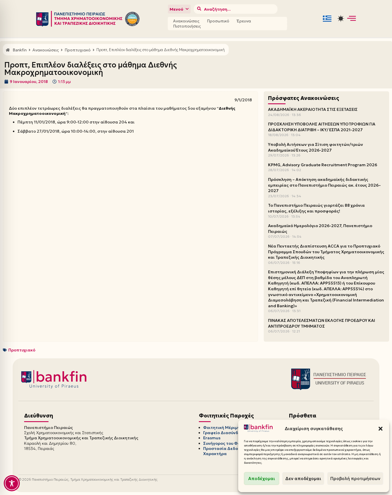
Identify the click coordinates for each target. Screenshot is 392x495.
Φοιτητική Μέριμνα (223, 427)
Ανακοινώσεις (186, 21)
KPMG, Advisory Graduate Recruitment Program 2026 (322, 164)
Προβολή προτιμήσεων (355, 478)
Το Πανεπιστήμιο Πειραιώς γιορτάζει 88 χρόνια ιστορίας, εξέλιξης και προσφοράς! (316, 208)
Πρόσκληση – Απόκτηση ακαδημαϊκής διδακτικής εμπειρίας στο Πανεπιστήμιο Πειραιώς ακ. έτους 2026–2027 (324, 185)
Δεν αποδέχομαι (303, 478)
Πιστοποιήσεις (187, 26)
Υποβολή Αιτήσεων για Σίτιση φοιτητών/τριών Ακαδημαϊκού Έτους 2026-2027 (315, 147)
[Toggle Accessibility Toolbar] (11, 483)
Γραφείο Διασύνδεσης (225, 432)
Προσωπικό (218, 21)
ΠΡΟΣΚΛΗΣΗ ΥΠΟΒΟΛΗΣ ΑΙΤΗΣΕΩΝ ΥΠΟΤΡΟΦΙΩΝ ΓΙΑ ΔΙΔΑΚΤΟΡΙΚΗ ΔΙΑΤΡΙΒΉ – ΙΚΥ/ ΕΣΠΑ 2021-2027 (321, 126)
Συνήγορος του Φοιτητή (227, 443)
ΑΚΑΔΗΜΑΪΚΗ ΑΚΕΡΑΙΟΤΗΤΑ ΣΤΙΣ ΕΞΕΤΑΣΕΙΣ (313, 109)
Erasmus (211, 437)
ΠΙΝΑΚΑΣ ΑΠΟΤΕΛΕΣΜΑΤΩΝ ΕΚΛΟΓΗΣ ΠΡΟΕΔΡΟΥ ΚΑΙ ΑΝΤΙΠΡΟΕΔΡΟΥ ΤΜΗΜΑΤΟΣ (321, 323)
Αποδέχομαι (261, 478)
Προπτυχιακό (21, 350)
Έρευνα (244, 21)
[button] (380, 429)
